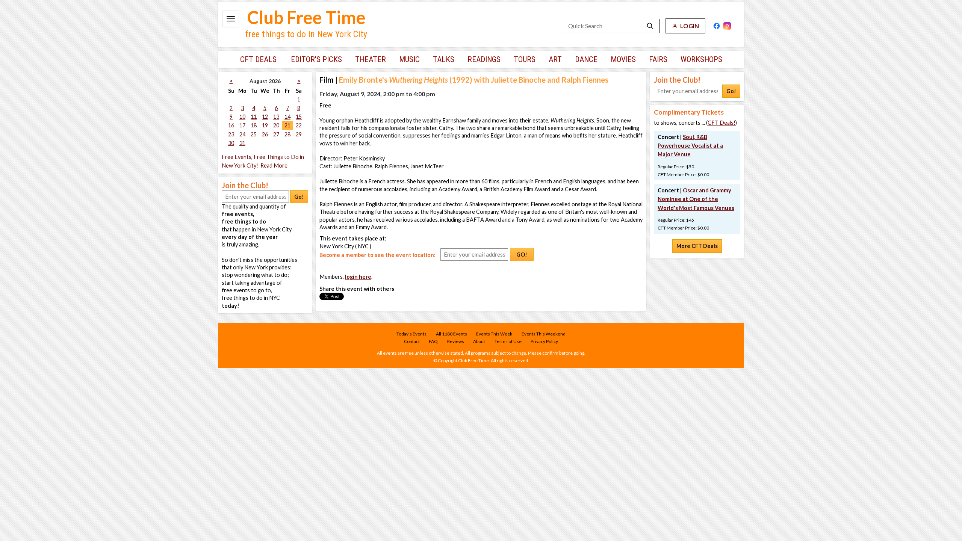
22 (299, 125)
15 (299, 116)
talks (443, 59)
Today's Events (411, 334)
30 (231, 143)
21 (287, 125)
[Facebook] (716, 26)
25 (254, 134)
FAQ (433, 341)
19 (265, 125)
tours (524, 59)
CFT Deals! (721, 122)
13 (276, 116)
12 (265, 116)
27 (276, 134)
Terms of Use (508, 341)
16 (231, 125)
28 (287, 134)
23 (231, 134)
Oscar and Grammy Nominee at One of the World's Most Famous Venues (696, 199)
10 (242, 116)
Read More (273, 165)
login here (358, 277)
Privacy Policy (544, 341)
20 (276, 125)
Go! (299, 196)
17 (242, 125)
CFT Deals (258, 59)
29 (299, 134)
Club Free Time (306, 17)
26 (265, 134)
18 (254, 125)
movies (623, 59)
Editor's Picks (316, 59)
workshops (701, 59)
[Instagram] (727, 26)
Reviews (455, 341)
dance (586, 59)
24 (242, 134)
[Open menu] (230, 19)
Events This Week (494, 334)
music (409, 59)
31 (242, 143)
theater (370, 59)
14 (287, 116)
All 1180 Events (451, 334)
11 (254, 116)
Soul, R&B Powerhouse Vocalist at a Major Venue (690, 145)
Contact (412, 341)
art (555, 59)
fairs (658, 59)
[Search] (650, 26)
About (479, 341)
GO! (521, 254)
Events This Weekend (544, 334)
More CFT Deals (697, 246)
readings (484, 59)
